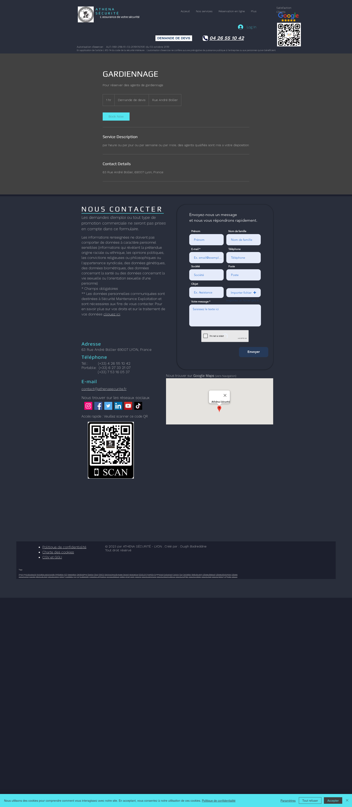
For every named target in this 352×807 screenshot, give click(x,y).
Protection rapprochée (97, 577)
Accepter (333, 800)
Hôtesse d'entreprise (223, 574)
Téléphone (234, 249)
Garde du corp (196, 574)
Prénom (195, 231)
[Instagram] (88, 406)
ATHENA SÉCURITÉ (108, 11)
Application (59, 574)
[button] (243, 292)
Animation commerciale (46, 574)
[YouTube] (128, 406)
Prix (75, 577)
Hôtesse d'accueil (208, 574)
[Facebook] (98, 406)
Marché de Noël (41, 577)
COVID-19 (142, 574)
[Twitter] (108, 406)
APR (65, 574)
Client (96, 574)
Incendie (32, 577)
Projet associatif (83, 577)
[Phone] (205, 38)
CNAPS (101, 574)
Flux (181, 574)
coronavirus (133, 574)
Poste (231, 266)
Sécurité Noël (206, 577)
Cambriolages (82, 574)
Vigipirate (227, 577)
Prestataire (69, 577)
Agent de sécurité (29, 574)
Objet (194, 283)
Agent (21, 574)
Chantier (90, 574)
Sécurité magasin (182, 577)
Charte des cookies (58, 552)
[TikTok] (138, 406)
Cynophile (150, 574)
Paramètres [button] (288, 800)
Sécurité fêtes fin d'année (166, 577)
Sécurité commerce (149, 577)
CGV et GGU (52, 557)
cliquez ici (111, 314)
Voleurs (234, 577)
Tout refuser (310, 800)
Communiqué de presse (113, 574)
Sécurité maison (195, 577)
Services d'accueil (113, 577)
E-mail (195, 249)
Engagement (159, 574)
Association (72, 574)
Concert (126, 574)
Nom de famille (237, 231)
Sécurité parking (218, 577)
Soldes (122, 577)
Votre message (200, 301)
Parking (62, 577)
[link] (116, 116)
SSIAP (132, 577)
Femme (176, 574)
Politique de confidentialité (64, 547)
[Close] (347, 800)
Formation (187, 574)
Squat (127, 577)
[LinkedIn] (118, 406)
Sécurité (138, 577)
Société (195, 266)
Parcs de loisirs (53, 577)
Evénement (168, 574)
